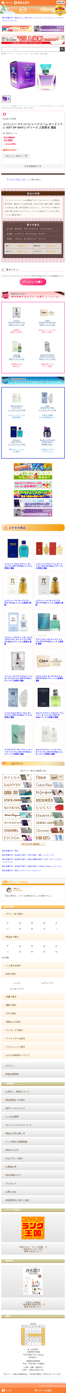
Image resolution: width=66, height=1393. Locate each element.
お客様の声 (11, 1167)
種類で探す (11, 1005)
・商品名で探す (11, 937)
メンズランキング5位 (47, 410)
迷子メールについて (15, 1108)
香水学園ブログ (13, 1175)
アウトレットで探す (15, 1047)
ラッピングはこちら (16, 179)
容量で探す (32, 866)
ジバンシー (36, 871)
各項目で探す (20, 855)
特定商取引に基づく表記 (17, 1200)
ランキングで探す (14, 1030)
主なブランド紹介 (14, 1158)
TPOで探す (32, 855)
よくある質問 (12, 1117)
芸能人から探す (13, 1022)
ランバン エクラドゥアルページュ (16, 321)
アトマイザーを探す (15, 1038)
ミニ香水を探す (13, 965)
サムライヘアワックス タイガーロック (47, 441)
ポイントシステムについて (18, 1125)
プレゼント (11, 1183)
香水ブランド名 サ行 (23, 18)
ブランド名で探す (14, 914)
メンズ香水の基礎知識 (16, 1142)
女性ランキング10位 (47, 359)
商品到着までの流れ (15, 1100)
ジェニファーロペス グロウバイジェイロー (47, 355)
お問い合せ (11, 1192)
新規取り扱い (47, 444)
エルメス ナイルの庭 (16, 355)
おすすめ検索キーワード (18, 1055)
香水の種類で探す (35, 859)
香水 (17, 851)
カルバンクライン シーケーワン (16, 406)
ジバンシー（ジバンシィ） (45, 18)
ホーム (9, 3)
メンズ (16, 983)
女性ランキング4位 (47, 325)
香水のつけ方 (12, 1150)
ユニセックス (17, 989)
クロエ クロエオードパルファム (47, 321)
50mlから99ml (44, 866)
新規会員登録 (12, 1074)
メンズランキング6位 (16, 444)
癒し (41, 855)
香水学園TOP (7, 18)
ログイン (10, 1066)
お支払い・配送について (17, 1091)
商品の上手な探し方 (15, 1133)
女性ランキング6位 (16, 359)
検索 (62, 49)
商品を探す (24, 2)
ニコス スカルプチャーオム (47, 406)
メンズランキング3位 (16, 410)
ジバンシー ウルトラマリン (16, 441)
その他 (5, 957)
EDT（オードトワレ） (54, 859)
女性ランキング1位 (16, 325)
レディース (49, 855)
